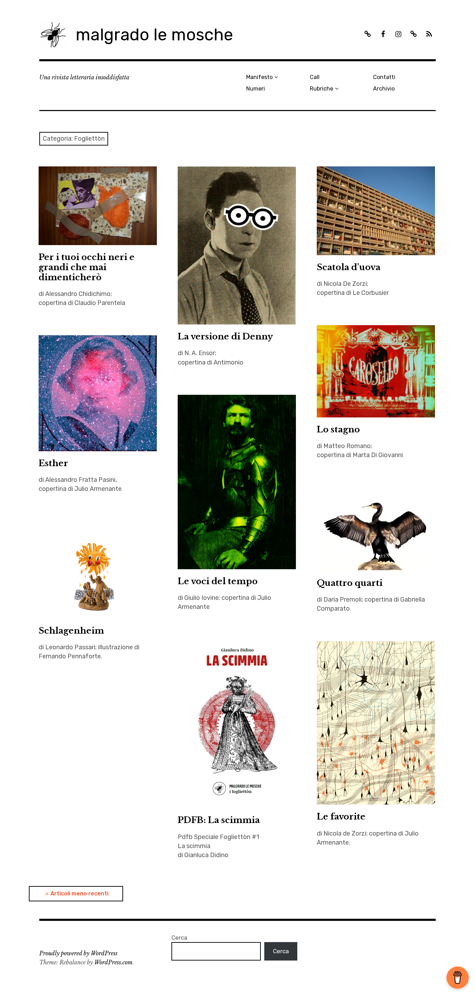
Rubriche (321, 88)
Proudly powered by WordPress (78, 953)
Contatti (384, 77)
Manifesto (259, 77)
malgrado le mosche (154, 35)
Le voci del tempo (218, 581)
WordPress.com (113, 962)
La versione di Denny (225, 336)
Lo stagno (338, 429)
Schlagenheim (71, 631)
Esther (53, 463)
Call (315, 77)
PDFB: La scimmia (219, 820)
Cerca (179, 937)
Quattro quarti (350, 583)
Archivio (384, 88)
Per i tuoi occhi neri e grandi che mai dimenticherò (87, 267)
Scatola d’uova (348, 267)
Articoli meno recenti (79, 893)
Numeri (255, 88)
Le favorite (341, 817)
